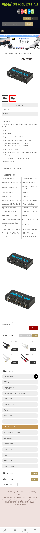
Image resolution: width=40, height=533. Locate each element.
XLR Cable (8, 460)
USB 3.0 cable (9, 404)
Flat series (7, 410)
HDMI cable (8, 376)
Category (25, 532)
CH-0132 (9, 325)
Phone (15, 532)
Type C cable (8, 416)
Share (5, 532)
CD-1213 (11, 322)
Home (5, 53)
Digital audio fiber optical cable (15, 393)
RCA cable (8, 421)
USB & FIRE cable (11, 399)
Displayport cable (10, 388)
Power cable (8, 449)
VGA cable (8, 438)
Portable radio (9, 466)
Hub (5, 455)
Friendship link (8, 484)
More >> (34, 473)
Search (29, 24)
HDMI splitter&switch (24, 53)
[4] (20, 42)
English (27, 18)
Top (35, 532)
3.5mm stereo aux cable (12, 432)
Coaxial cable (8, 444)
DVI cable (7, 382)
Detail (14, 349)
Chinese (34, 18)
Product (11, 53)
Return (34, 328)
